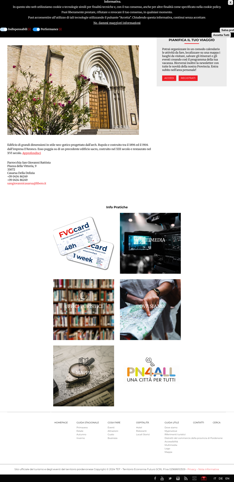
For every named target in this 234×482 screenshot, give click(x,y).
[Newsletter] (204, 478)
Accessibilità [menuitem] (171, 441)
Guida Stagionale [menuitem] (87, 422)
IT (215, 478)
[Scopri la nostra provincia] (194, 478)
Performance (49, 29)
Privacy (192, 469)
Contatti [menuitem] (198, 422)
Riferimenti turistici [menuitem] (175, 434)
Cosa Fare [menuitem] (114, 422)
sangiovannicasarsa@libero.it (26, 183)
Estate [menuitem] (79, 431)
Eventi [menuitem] (111, 427)
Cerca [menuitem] (216, 422)
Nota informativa (208, 469)
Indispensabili (17, 29)
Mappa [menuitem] (168, 452)
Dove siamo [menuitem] (171, 427)
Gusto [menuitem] (111, 434)
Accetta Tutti (221, 35)
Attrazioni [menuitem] (113, 431)
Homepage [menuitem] (61, 422)
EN (227, 478)
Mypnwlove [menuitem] (171, 431)
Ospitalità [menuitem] (142, 422)
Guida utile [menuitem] (172, 422)
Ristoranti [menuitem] (141, 431)
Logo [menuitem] (167, 448)
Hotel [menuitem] (139, 427)
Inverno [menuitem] (80, 438)
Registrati (188, 78)
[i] (29, 29)
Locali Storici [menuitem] (143, 434)
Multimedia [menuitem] (171, 445)
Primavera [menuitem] (82, 427)
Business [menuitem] (112, 438)
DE (221, 478)
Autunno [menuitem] (81, 434)
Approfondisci (31, 153)
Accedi (169, 78)
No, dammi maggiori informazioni (117, 23)
